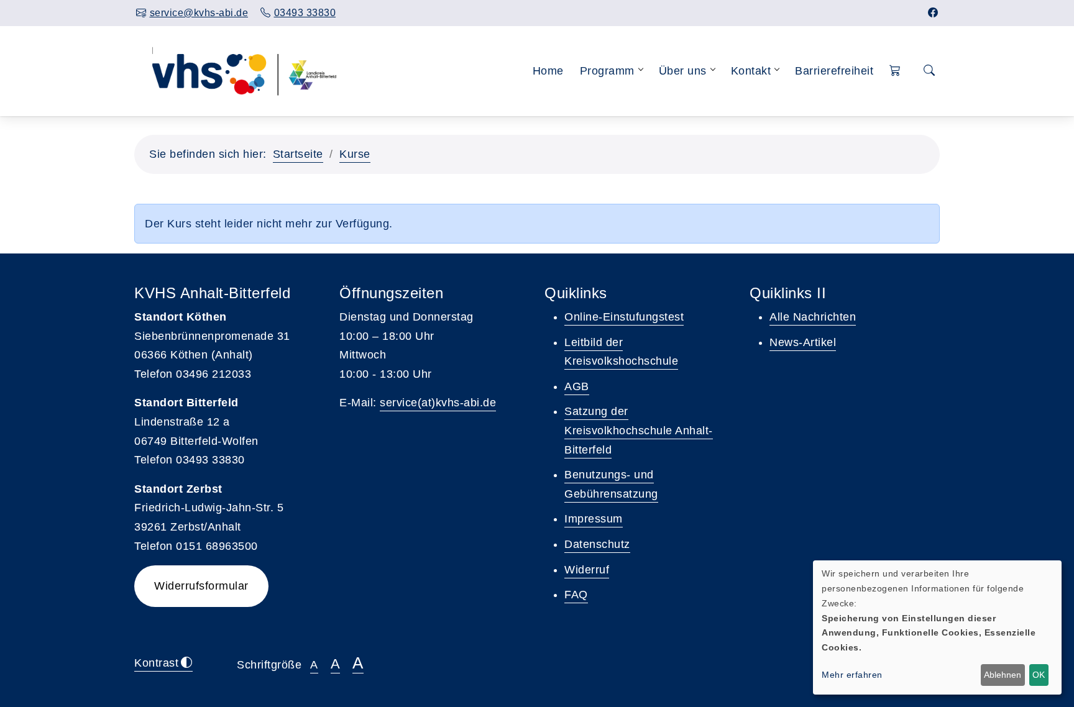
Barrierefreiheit (834, 71)
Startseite (298, 154)
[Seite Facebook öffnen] (933, 12)
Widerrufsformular (201, 586)
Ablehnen (1002, 675)
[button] (895, 71)
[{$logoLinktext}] (243, 70)
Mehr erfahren (852, 675)
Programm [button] (607, 71)
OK (1038, 675)
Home (548, 71)
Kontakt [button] (751, 71)
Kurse (354, 154)
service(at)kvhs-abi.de (438, 402)
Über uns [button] (683, 71)
